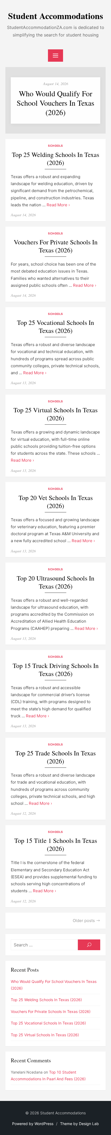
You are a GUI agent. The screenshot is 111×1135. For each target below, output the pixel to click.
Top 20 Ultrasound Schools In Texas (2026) (55, 582)
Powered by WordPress (32, 1123)
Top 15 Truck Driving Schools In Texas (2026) (56, 670)
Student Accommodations (55, 15)
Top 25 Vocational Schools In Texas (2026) (55, 326)
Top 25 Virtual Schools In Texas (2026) (55, 414)
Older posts (84, 920)
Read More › (58, 204)
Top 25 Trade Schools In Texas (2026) (55, 757)
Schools (55, 146)
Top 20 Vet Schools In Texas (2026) (56, 502)
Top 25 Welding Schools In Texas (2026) (55, 158)
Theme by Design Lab (79, 1123)
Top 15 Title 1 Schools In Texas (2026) (55, 844)
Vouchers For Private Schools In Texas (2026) (56, 246)
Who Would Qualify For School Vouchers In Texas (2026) (55, 103)
